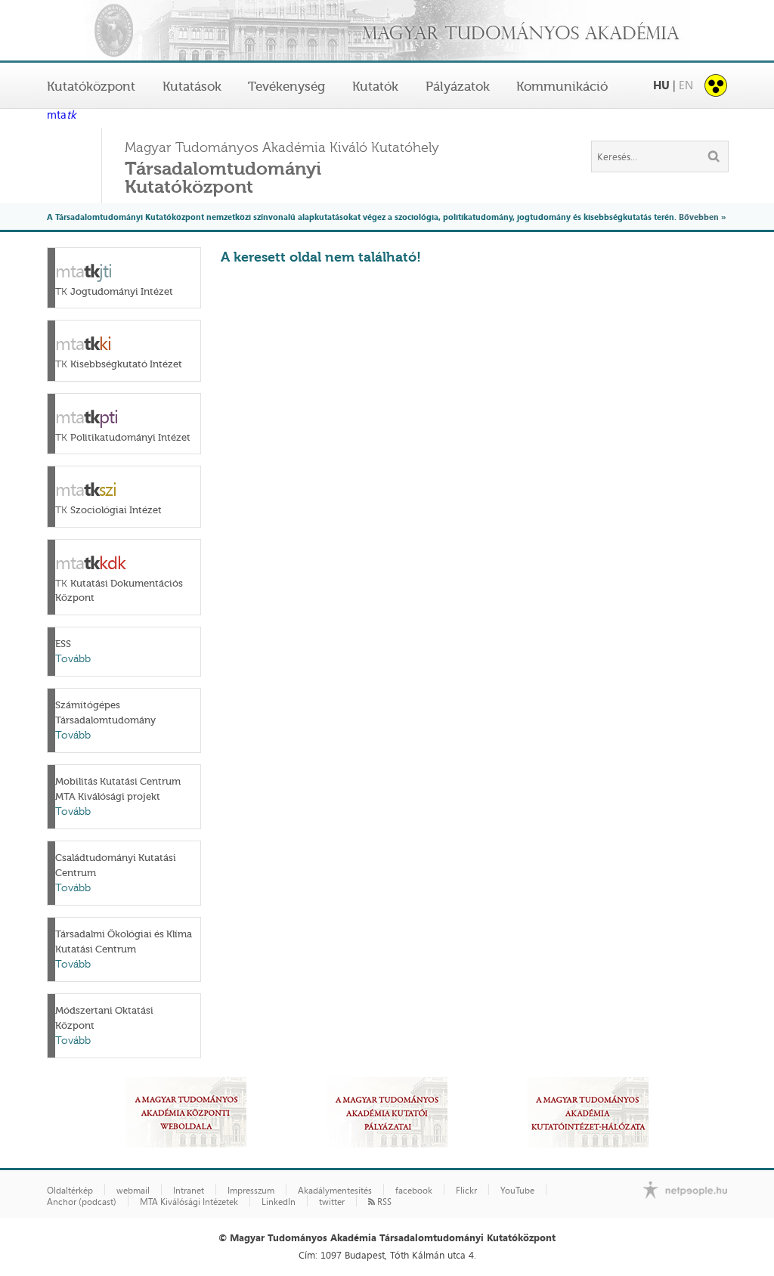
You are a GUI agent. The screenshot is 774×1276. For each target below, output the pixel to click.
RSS (383, 1202)
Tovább (73, 658)
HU (661, 85)
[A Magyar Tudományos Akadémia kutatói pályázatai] (387, 1112)
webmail (133, 1191)
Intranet (188, 1191)
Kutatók (375, 86)
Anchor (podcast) (81, 1202)
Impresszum (251, 1191)
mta (61, 115)
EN (686, 85)
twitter (332, 1202)
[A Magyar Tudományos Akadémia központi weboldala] (185, 1112)
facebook (413, 1191)
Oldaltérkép (70, 1191)
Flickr (466, 1191)
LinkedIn (279, 1202)
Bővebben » (702, 216)
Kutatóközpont (91, 86)
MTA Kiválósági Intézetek (189, 1202)
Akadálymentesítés (335, 1191)
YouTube (517, 1191)
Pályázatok (458, 86)
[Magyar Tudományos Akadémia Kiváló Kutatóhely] (387, 31)
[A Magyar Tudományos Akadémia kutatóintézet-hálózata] (588, 1112)
